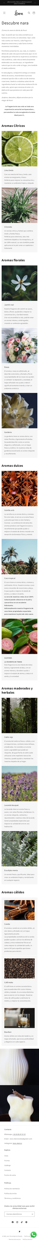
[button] (4, 12)
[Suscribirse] (32, 1214)
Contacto (7, 1170)
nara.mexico (17, 1143)
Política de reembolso (12, 1189)
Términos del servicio (15, 1239)
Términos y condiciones (12, 1198)
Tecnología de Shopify (16, 1236)
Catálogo (7, 1165)
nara (8, 1236)
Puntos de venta (10, 1175)
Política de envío (27, 1239)
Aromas (7, 1161)
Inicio (6, 1156)
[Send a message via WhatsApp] (33, 1234)
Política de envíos (10, 1193)
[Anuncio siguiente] (35, 2)
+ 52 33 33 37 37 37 (19, 1134)
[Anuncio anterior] (4, 2)
